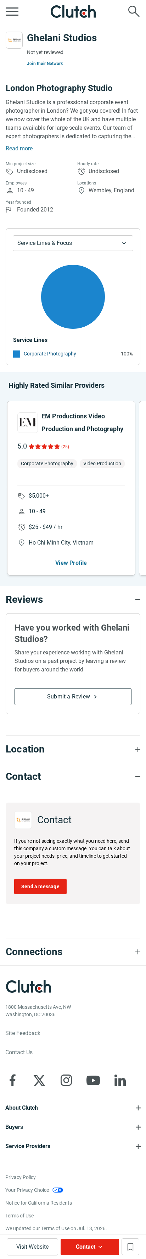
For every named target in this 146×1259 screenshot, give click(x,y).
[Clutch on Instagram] (66, 1080)
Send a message (40, 886)
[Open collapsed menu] (12, 11)
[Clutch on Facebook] (12, 1080)
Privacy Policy (20, 1177)
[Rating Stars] (44, 446)
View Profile (71, 562)
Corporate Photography (50, 354)
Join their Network (45, 63)
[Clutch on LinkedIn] (120, 1080)
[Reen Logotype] (27, 422)
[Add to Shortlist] (130, 1247)
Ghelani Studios (62, 38)
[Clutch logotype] (73, 11)
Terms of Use (19, 1215)
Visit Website (32, 1246)
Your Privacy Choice (27, 1190)
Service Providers (27, 1146)
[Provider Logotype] (14, 40)
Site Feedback (22, 1033)
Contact (85, 1246)
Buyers (14, 1127)
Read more (19, 148)
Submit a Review (68, 696)
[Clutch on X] (39, 1080)
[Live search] (133, 11)
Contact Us (19, 1052)
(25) (65, 446)
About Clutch (21, 1107)
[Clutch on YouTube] (93, 1080)
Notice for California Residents (38, 1203)
